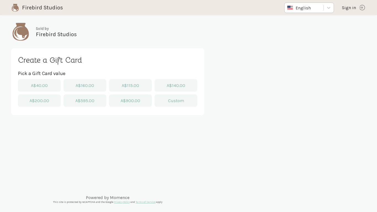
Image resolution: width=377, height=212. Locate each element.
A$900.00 (130, 100)
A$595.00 (84, 100)
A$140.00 (176, 85)
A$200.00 (39, 100)
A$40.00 (39, 85)
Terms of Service (146, 201)
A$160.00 (85, 85)
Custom (176, 100)
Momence (119, 197)
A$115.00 (130, 85)
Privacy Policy (122, 201)
